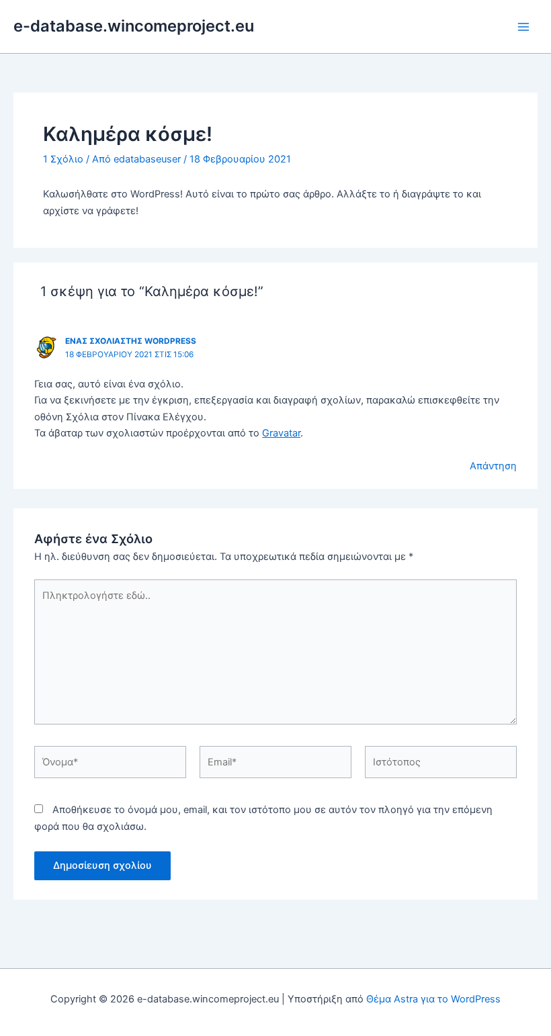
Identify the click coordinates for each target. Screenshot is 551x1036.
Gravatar (281, 433)
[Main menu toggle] (523, 27)
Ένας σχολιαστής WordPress (130, 341)
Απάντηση (493, 466)
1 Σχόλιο (63, 159)
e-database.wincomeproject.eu (133, 26)
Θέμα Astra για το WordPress (433, 999)
